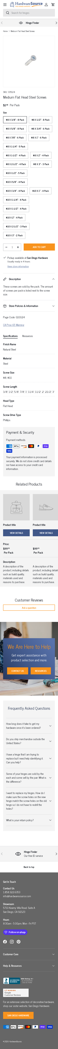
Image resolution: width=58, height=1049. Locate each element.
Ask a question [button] (29, 608)
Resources (41, 671)
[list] (29, 61)
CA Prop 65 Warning (13, 325)
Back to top (29, 867)
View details (16, 533)
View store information (18, 266)
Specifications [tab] (10, 336)
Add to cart (39, 247)
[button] (53, 4)
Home (5, 31)
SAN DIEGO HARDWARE (18, 1015)
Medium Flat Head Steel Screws (23, 31)
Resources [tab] (27, 336)
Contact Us (17, 671)
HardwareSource (15, 1041)
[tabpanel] (29, 382)
